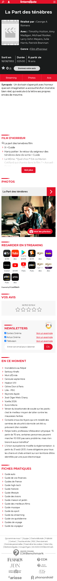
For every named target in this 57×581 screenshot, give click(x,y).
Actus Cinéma (13, 337)
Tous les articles (24, 541)
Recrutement (42, 541)
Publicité (48, 538)
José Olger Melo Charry (16, 397)
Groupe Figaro (25, 547)
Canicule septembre (15, 379)
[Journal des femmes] (14, 560)
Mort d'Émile (11, 375)
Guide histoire (12, 489)
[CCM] (42, 560)
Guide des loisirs (13, 496)
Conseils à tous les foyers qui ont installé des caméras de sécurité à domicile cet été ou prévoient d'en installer (27, 424)
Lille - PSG (10, 390)
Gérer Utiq (48, 544)
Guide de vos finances (15, 478)
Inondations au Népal (15, 368)
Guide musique (12, 507)
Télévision (11, 341)
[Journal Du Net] (14, 565)
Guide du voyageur (14, 526)
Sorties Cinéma (13, 333)
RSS (33, 541)
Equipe (26, 538)
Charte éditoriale (37, 538)
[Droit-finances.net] (42, 565)
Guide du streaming (14, 515)
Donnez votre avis (27, 68)
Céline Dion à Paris (14, 386)
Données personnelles (14, 544)
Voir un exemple (44, 333)
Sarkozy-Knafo (12, 371)
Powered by (5, 287)
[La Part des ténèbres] (10, 32)
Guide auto (10, 474)
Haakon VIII (10, 383)
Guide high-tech (13, 485)
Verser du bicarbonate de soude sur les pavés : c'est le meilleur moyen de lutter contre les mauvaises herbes (28, 412)
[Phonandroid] (42, 577)
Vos (49, 77)
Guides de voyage (13, 522)
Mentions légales (11, 547)
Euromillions (11, 405)
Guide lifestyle (12, 492)
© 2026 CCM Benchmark (42, 547)
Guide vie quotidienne (15, 518)
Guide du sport (12, 511)
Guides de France (13, 481)
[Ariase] (14, 577)
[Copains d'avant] (14, 571)
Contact (13, 541)
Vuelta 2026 (11, 401)
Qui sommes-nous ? (13, 538)
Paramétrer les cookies (33, 544)
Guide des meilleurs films (17, 503)
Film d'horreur (38, 49)
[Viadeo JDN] (42, 571)
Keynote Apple (12, 394)
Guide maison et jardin (16, 500)
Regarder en (11, 77)
